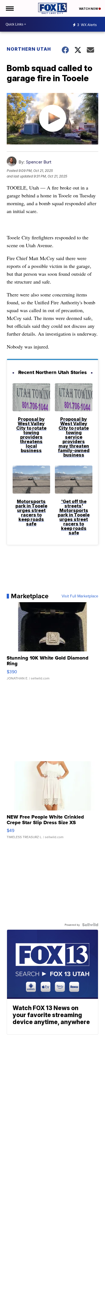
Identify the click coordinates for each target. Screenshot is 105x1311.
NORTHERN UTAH (29, 49)
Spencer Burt (38, 162)
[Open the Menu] (9, 8)
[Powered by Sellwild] (90, 925)
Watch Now (89, 8)
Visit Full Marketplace (80, 596)
